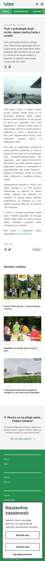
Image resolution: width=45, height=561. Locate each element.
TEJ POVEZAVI (24, 233)
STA (10, 244)
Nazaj (37, 249)
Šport (6, 464)
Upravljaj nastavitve (22, 554)
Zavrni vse (22, 546)
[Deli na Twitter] (9, 67)
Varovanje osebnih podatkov (13, 559)
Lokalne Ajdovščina (10, 25)
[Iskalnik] (36, 4)
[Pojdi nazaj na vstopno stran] (9, 4)
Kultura (37, 11)
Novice (5, 11)
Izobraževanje (9, 500)
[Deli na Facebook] (5, 67)
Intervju (7, 477)
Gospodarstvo (21, 11)
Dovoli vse (22, 535)
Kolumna (7, 482)
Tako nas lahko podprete (21, 438)
